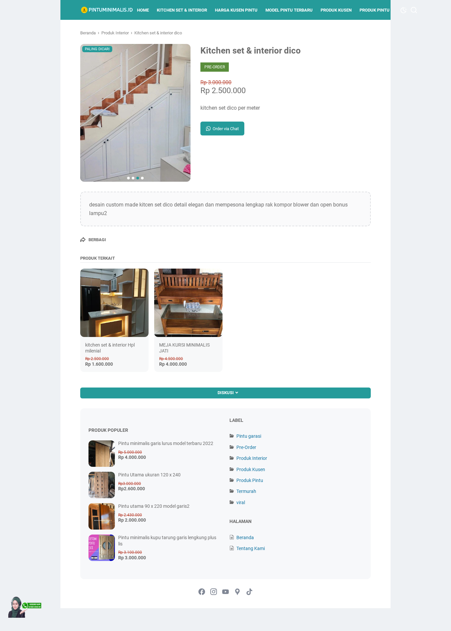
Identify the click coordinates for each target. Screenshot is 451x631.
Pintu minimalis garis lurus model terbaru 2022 (165, 443)
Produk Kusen (336, 10)
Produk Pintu (375, 10)
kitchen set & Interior (182, 10)
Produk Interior (251, 458)
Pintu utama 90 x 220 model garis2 (154, 506)
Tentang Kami (250, 548)
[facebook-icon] (202, 592)
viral (240, 502)
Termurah (246, 491)
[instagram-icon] (214, 592)
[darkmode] (403, 10)
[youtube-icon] (225, 592)
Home (143, 10)
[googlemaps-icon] (237, 592)
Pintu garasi (248, 436)
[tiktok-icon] (249, 592)
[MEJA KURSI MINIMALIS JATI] (188, 303)
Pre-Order (246, 447)
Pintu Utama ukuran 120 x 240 (149, 474)
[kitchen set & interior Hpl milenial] (114, 303)
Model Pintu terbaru (289, 10)
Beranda (245, 537)
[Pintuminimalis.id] (106, 10)
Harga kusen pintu (236, 10)
